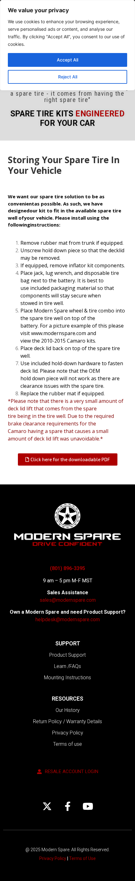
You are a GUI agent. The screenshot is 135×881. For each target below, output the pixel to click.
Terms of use (67, 744)
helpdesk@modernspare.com (67, 619)
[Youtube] (87, 806)
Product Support (67, 655)
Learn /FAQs (67, 666)
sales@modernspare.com (68, 600)
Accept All (67, 59)
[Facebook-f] (67, 806)
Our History (68, 710)
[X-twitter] (47, 806)
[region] (67, 45)
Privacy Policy (67, 733)
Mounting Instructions (67, 678)
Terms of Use (82, 858)
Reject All (67, 76)
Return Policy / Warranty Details (67, 721)
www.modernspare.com (58, 333)
